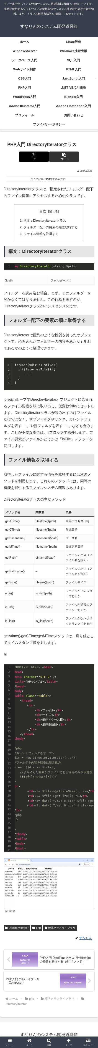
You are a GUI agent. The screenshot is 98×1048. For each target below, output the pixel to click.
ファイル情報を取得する (41, 234)
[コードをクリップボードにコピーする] (89, 272)
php (38, 927)
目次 (42, 211)
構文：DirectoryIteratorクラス (44, 220)
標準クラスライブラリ (61, 927)
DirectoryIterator (18, 927)
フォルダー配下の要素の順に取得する (50, 227)
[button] (64, 157)
